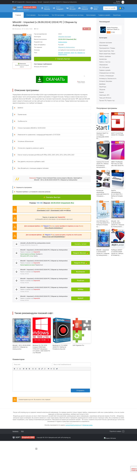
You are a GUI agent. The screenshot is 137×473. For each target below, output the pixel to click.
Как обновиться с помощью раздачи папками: (33, 168)
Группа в (72, 8)
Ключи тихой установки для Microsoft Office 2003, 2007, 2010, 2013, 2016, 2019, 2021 (46, 155)
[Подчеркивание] (20, 368)
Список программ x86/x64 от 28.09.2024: (32, 128)
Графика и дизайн (104, 15)
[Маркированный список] (33, 368)
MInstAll (60, 52)
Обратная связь (87, 425)
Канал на (47, 8)
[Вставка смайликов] (39, 368)
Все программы (43, 15)
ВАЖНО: (20, 108)
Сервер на (85, 8)
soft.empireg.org (65, 437)
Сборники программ (31, 2)
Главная (18, 15)
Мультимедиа (91, 15)
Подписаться (39, 265)
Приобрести (39, 254)
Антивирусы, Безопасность (107, 78)
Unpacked (67, 52)
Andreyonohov (62, 42)
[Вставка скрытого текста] (56, 368)
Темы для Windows (105, 98)
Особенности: (22, 121)
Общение (102, 89)
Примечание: (22, 114)
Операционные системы (75, 15)
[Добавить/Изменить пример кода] (51, 368)
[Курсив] (17, 368)
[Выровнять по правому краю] (29, 368)
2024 (72, 52)
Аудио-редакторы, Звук (106, 51)
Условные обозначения (26, 141)
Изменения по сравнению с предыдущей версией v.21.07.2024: (39, 135)
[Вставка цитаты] (48, 368)
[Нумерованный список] (35, 368)
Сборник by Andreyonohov (66, 47)
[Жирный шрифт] (14, 368)
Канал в (59, 8)
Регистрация (116, 3)
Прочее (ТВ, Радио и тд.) (107, 100)
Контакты (15, 431)
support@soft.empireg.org (73, 425)
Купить (36, 256)
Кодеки (101, 92)
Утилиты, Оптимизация (106, 75)
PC (76, 52)
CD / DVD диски (104, 67)
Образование (103, 64)
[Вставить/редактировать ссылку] (42, 368)
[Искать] (114, 8)
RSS (22, 431)
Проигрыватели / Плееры (107, 48)
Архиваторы (103, 59)
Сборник (80, 52)
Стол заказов (30, 15)
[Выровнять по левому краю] (23, 368)
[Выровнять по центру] (26, 368)
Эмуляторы (117, 15)
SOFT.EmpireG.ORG (19, 2)
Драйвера (102, 84)
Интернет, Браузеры (105, 81)
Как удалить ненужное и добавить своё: (31, 161)
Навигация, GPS (104, 95)
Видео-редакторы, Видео (107, 53)
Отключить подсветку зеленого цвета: (31, 148)
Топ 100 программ (58, 15)
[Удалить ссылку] (44, 368)
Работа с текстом (104, 62)
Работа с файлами (105, 56)
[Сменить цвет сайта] (121, 8)
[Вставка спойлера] (54, 368)
